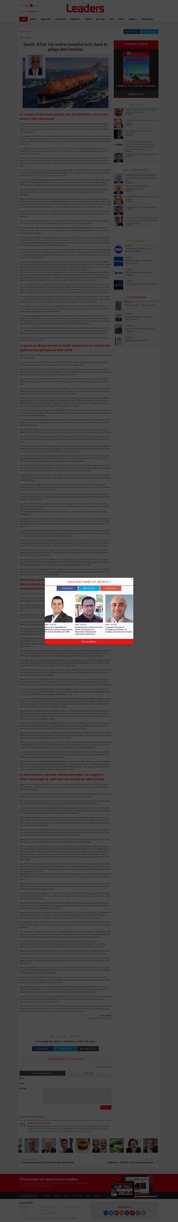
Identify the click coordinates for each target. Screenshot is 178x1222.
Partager (68, 588)
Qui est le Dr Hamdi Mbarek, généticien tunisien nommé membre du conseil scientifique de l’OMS (59, 629)
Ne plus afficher (89, 641)
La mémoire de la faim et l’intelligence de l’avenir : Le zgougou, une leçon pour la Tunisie (118, 629)
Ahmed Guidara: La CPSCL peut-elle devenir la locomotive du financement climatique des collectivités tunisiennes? (88, 630)
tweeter (89, 588)
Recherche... (119, 8)
